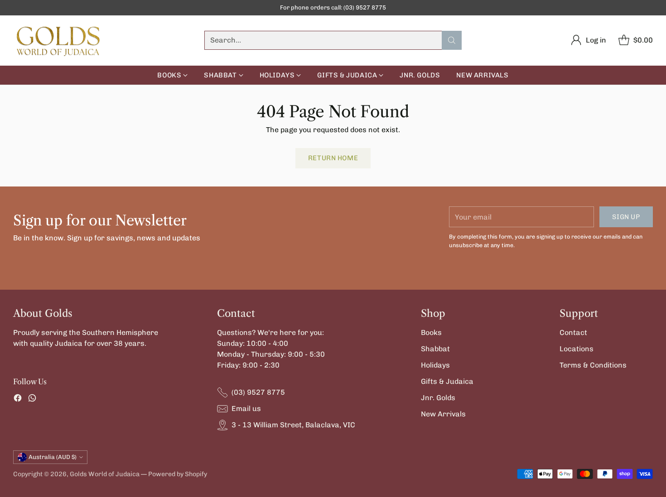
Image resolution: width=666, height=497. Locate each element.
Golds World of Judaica (105, 474)
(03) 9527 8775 (258, 392)
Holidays (435, 365)
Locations (577, 348)
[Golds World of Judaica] (58, 40)
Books (431, 332)
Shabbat (435, 348)
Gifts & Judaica (447, 381)
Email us (246, 408)
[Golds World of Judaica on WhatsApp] (32, 399)
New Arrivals (443, 414)
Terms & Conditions (593, 365)
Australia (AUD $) (53, 457)
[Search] (452, 40)
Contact (573, 332)
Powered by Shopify (177, 474)
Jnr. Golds (438, 397)
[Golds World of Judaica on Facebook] (17, 399)
